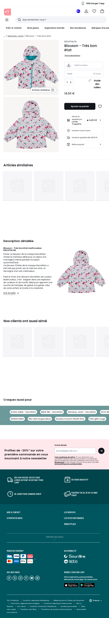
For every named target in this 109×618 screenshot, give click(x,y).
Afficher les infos (54, 536)
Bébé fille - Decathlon (52, 412)
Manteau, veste (16, 36)
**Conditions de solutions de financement (56, 609)
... (4, 36)
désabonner (59, 462)
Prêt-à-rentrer (14, 28)
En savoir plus (91, 579)
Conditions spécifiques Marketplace (36, 600)
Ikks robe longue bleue (40, 418)
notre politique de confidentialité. (68, 464)
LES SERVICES (69, 512)
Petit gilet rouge (97, 418)
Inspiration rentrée (54, 28)
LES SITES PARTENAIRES (74, 518)
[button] (102, 11)
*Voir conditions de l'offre (64, 457)
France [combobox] (96, 600)
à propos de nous (14, 518)
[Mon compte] (86, 11)
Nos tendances (78, 28)
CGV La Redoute (13, 600)
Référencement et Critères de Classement (69, 600)
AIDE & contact (13, 512)
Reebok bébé (17, 418)
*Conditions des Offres (28, 609)
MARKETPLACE (70, 524)
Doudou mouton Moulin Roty (70, 418)
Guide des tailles (97, 84)
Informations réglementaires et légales (25, 603)
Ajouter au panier (80, 106)
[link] (83, 120)
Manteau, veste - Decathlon (82, 412)
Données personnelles (69, 606)
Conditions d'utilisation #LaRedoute (43, 606)
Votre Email (60, 445)
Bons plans (33, 28)
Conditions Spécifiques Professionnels (58, 603)
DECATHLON (70, 41)
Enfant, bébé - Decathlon (23, 412)
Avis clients (21, 606)
